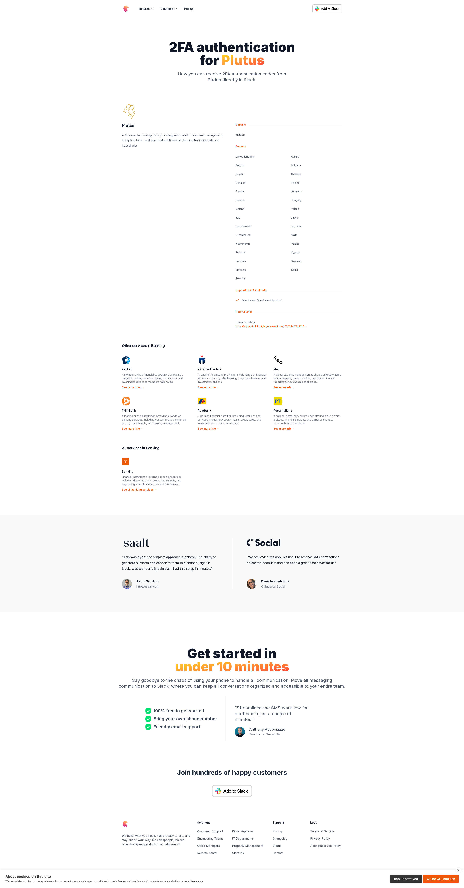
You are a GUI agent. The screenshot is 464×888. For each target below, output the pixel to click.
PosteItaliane (283, 410)
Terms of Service (322, 831)
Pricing (189, 9)
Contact (278, 853)
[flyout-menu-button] (146, 9)
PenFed (127, 369)
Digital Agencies (243, 831)
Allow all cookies (441, 879)
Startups (238, 853)
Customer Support (210, 831)
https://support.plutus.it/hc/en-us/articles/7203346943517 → (271, 326)
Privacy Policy (320, 838)
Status (277, 846)
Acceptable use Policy (325, 846)
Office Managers (208, 846)
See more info (132, 387)
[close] (458, 870)
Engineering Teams (210, 838)
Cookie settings (406, 879)
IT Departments (243, 838)
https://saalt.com (147, 586)
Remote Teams (207, 853)
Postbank (204, 410)
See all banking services (139, 489)
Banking (127, 471)
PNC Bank (129, 410)
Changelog (280, 838)
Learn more (197, 881)
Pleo (277, 369)
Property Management (247, 846)
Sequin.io (273, 734)
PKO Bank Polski (209, 369)
